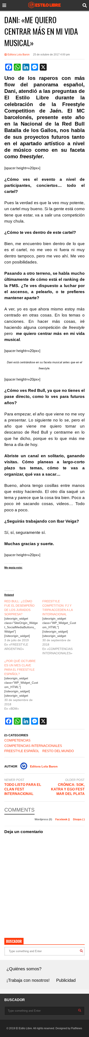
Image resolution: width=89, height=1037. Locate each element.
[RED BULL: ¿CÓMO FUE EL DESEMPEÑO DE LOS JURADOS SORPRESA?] (23, 625)
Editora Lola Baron (18, 54)
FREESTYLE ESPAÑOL (21, 751)
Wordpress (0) (44, 819)
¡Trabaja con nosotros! (28, 980)
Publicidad (66, 980)
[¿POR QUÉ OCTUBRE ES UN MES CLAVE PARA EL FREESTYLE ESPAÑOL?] (23, 685)
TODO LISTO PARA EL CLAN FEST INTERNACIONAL (22, 789)
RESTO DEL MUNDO (58, 751)
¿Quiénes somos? (23, 968)
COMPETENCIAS (17, 740)
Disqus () (79, 819)
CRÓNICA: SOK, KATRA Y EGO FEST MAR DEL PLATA (68, 789)
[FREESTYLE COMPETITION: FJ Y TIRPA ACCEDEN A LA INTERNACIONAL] (61, 627)
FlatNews (76, 1028)
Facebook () (62, 819)
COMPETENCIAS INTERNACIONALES (33, 746)
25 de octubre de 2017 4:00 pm (51, 54)
